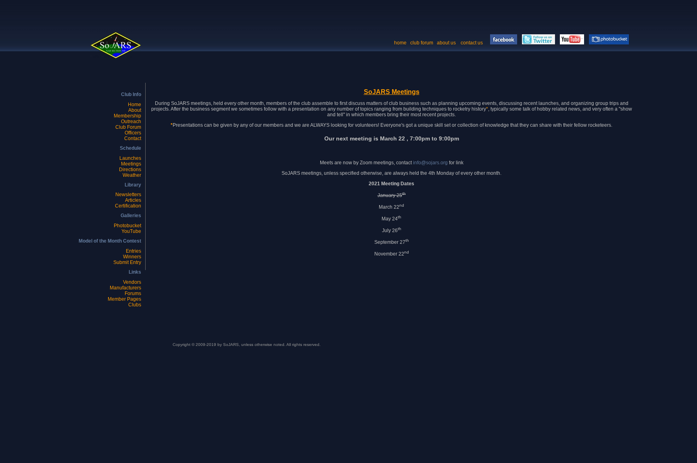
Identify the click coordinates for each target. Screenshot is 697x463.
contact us (472, 43)
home (400, 43)
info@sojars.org (430, 163)
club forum (421, 43)
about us (446, 43)
